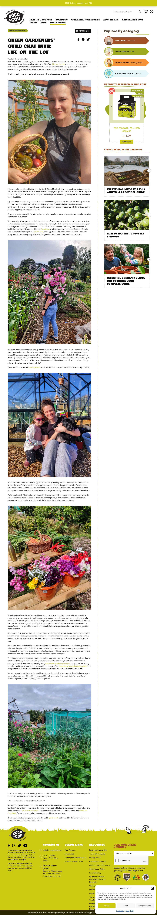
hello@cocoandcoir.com (52, 850)
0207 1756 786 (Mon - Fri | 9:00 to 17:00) (50, 858)
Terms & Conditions (97, 854)
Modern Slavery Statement (99, 865)
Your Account (70, 850)
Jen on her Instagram (30, 811)
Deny (126, 906)
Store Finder (69, 854)
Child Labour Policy (97, 869)
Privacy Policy (130, 911)
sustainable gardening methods (57, 663)
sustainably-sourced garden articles (73, 666)
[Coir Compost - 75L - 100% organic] (126, 106)
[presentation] (131, 860)
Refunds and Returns (97, 861)
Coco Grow (45, 229)
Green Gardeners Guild (74, 861)
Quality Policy (94, 886)
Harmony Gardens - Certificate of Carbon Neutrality (97, 879)
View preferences (144, 906)
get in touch (53, 818)
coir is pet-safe (34, 367)
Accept (106, 906)
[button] (152, 888)
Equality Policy (95, 873)
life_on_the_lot (58, 64)
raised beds (38, 232)
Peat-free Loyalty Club (98, 850)
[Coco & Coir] (14, 24)
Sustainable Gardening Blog (76, 858)
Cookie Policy (120, 911)
